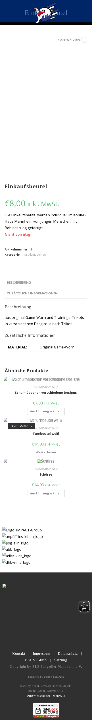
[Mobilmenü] (85, 11)
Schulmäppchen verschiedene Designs (46, 392)
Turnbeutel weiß (46, 433)
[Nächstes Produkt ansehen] (84, 40)
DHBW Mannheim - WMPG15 (46, 695)
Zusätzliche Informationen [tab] (32, 293)
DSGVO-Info (36, 660)
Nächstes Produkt (69, 39)
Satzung (60, 660)
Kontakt (18, 653)
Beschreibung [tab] (19, 282)
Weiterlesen (46, 452)
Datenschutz (68, 653)
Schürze (46, 474)
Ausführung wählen (46, 411)
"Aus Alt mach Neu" (34, 254)
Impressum (41, 653)
